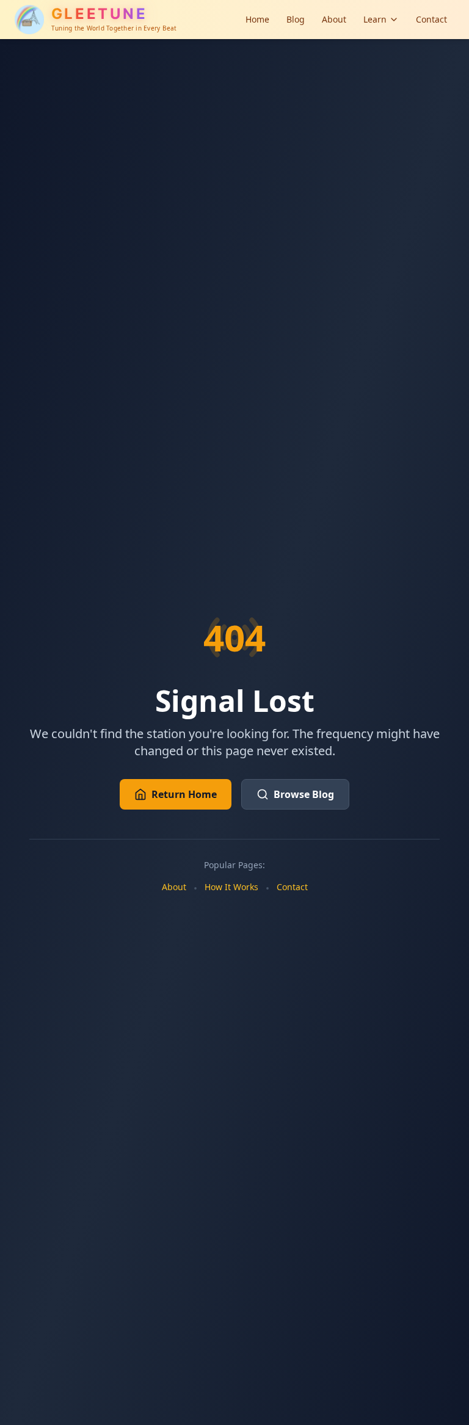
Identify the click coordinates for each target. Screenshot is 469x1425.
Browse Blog (304, 794)
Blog (295, 19)
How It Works (231, 887)
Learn (375, 19)
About (334, 19)
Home (257, 19)
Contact (431, 19)
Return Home (184, 794)
